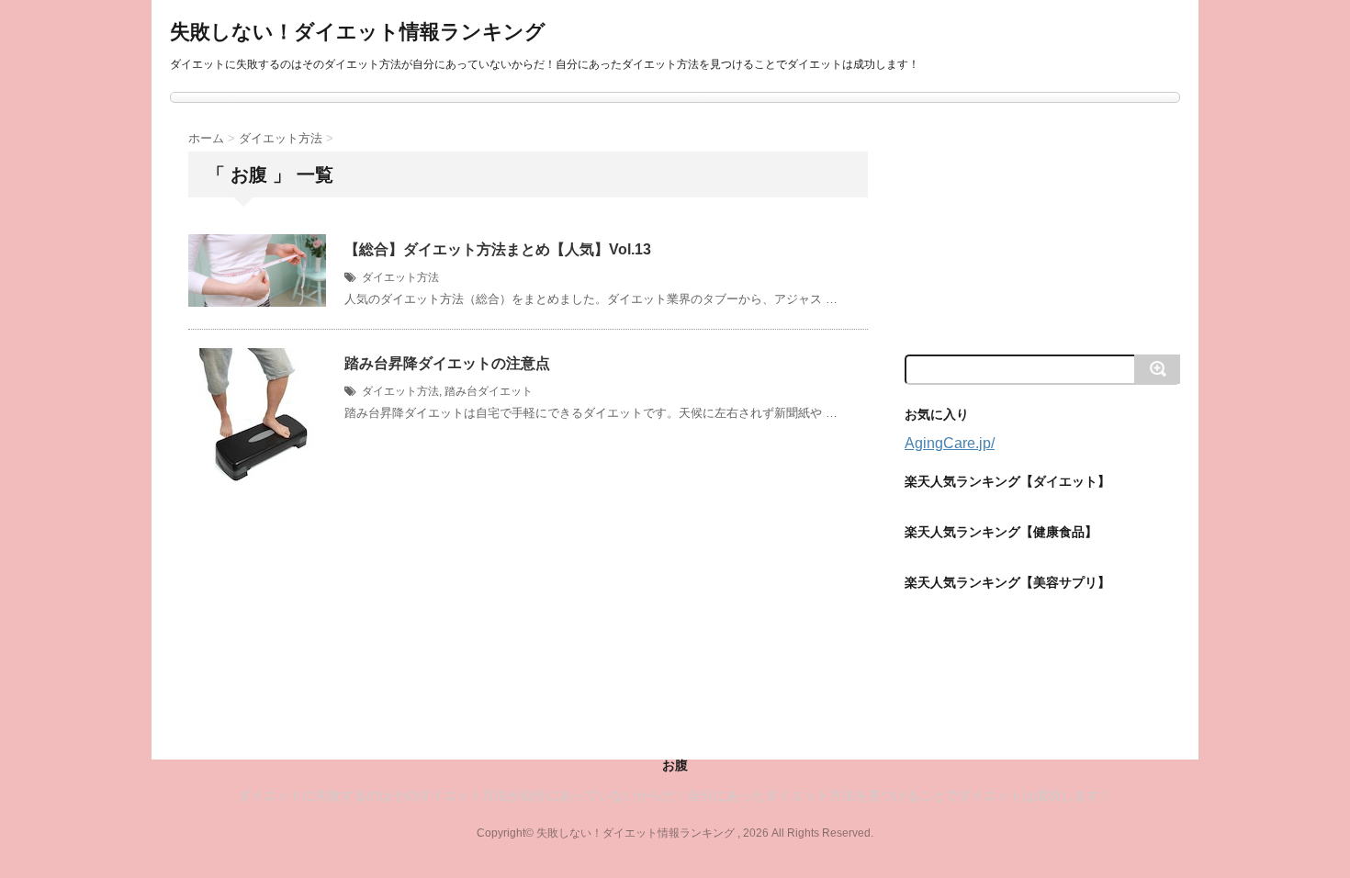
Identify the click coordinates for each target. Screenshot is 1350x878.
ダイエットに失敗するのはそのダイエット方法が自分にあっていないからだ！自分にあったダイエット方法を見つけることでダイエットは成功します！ (675, 795)
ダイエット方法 (400, 277)
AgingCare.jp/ (950, 443)
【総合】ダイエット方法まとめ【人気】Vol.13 (497, 249)
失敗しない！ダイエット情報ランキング (358, 31)
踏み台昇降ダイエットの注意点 (447, 363)
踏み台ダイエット (488, 391)
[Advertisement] (1042, 227)
